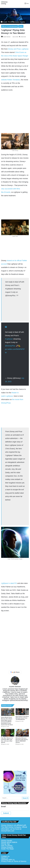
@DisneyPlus (10, 346)
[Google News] (15, 672)
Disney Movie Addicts (9, 842)
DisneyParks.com (7, 831)
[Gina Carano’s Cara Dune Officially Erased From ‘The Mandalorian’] (22, 711)
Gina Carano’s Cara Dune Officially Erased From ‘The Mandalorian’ (22, 718)
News (21, 26)
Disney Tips (5, 844)
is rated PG (9, 583)
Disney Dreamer (7, 847)
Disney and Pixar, (18, 49)
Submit (6, 813)
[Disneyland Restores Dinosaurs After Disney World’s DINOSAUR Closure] (22, 733)
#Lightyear (9, 339)
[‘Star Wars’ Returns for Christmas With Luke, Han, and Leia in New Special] (7, 733)
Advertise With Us (8, 860)
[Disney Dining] (5, 3)
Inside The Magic (7, 849)
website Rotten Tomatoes (10, 80)
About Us (4, 858)
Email (3, 806)
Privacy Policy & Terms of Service (13, 861)
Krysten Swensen (6, 36)
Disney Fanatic (6, 841)
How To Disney (6, 845)
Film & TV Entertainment (9, 26)
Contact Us (5, 856)
